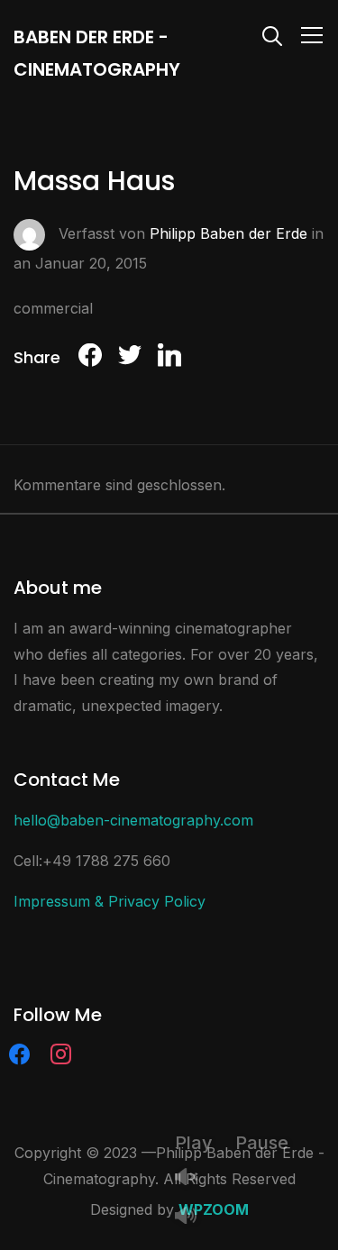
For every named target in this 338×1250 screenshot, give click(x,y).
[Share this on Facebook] (90, 358)
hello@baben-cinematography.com (133, 820)
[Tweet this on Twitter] (130, 358)
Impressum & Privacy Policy (110, 901)
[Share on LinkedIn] (169, 358)
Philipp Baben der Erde (228, 233)
